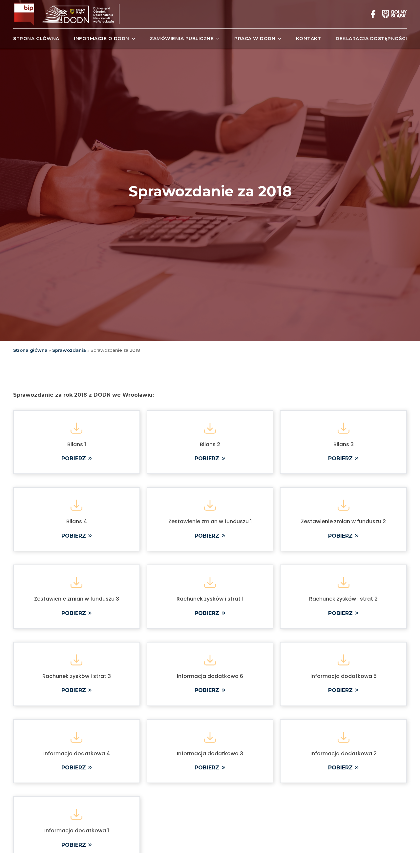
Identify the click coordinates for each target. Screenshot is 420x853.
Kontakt (308, 38)
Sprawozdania (69, 350)
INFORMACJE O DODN (101, 38)
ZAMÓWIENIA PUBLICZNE (182, 38)
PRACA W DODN (254, 38)
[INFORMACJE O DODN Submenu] (132, 38)
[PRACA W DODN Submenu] (278, 38)
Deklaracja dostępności (371, 38)
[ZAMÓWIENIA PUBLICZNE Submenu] (217, 38)
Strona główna (36, 38)
